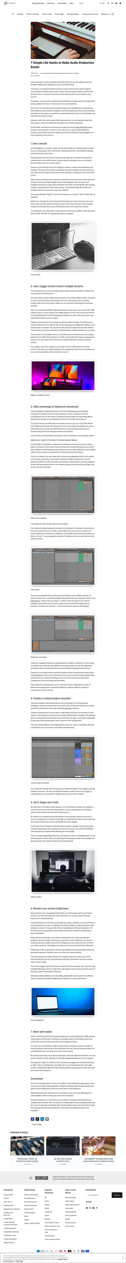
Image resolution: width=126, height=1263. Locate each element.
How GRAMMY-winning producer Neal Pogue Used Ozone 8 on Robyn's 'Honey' (98, 1160)
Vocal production (70, 1222)
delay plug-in (35, 601)
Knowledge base (29, 1198)
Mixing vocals (106, 14)
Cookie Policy (19, 1261)
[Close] (123, 1258)
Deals (26, 1216)
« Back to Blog (37, 1124)
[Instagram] (90, 1208)
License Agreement (10, 1228)
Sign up (117, 1195)
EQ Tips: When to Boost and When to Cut (63, 1160)
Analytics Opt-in (9, 1242)
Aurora (47, 1215)
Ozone (47, 1201)
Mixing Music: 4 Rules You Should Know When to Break (27, 1160)
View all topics (70, 1226)
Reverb (67, 1219)
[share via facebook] (32, 1119)
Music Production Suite (52, 1226)
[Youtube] (93, 1208)
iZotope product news (90, 14)
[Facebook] (87, 1208)
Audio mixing (47, 14)
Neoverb (47, 1219)
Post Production (74, 73)
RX (46, 1197)
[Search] (108, 3)
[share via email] (47, 1119)
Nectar (47, 1208)
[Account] (116, 3)
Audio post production (72, 1205)
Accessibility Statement (11, 1232)
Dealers (26, 1220)
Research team (8, 1205)
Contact (6, 1198)
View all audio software (52, 1239)
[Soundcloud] (96, 1208)
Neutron (47, 1205)
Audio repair (59, 14)
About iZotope (8, 1195)
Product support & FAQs (32, 1223)
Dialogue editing (73, 14)
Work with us (8, 1202)
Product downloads (30, 1205)
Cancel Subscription (10, 1239)
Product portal (28, 1209)
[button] (12, 14)
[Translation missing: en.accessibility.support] (112, 3)
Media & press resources (12, 1209)
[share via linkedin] (42, 1119)
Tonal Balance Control (52, 1222)
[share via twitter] (37, 1119)
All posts (20, 14)
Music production (64, 73)
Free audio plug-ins (30, 1202)
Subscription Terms (10, 1235)
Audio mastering (33, 14)
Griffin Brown (35, 73)
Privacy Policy (9, 1261)
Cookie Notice (8, 1219)
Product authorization (31, 1195)
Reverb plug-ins (50, 1236)
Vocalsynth (48, 1212)
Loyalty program (29, 1212)
